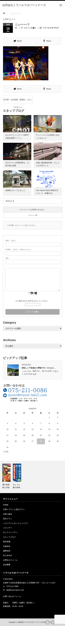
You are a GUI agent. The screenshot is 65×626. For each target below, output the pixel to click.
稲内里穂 (6, 542)
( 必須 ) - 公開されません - (18, 249)
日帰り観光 (7, 514)
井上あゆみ (7, 555)
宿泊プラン (7, 519)
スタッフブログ (9, 537)
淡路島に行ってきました (15, 190)
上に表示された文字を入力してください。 (32, 301)
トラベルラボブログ (50, 28)
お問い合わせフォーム (12, 596)
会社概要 (6, 565)
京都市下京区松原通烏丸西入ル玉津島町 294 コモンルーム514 (29, 583)
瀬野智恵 (6, 551)
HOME (5, 505)
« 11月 (5, 452)
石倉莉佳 (6, 546)
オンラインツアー (10, 532)
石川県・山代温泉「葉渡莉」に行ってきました (17, 101)
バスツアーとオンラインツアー (15, 523)
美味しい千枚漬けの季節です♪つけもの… (38, 368)
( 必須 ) (10, 240)
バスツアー (7, 528)
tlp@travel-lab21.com (15, 590)
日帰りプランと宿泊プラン (14, 509)
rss (47, 622)
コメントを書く (30, 28)
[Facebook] (53, 622)
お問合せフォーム (10, 560)
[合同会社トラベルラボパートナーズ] (24, 5)
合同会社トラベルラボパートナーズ (30, 622)
